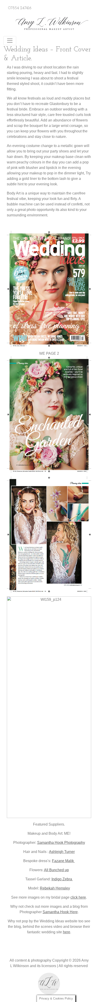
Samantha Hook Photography (61, 843)
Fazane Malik (63, 861)
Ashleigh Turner (62, 852)
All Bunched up (56, 870)
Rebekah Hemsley (55, 888)
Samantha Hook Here (60, 912)
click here (78, 897)
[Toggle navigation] (9, 40)
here (66, 932)
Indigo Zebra (62, 879)
